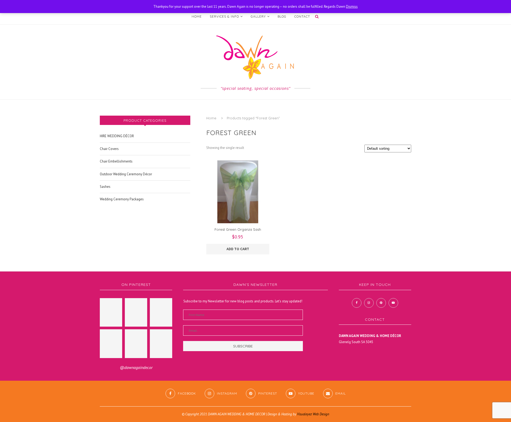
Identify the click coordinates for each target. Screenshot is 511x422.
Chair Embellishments (116, 161)
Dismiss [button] (352, 6)
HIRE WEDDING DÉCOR (117, 136)
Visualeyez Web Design (313, 414)
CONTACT (302, 16)
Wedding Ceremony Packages (122, 199)
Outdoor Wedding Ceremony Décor (126, 174)
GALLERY (258, 16)
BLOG (282, 16)
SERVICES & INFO (224, 16)
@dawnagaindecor (136, 367)
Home (211, 118)
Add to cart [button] (237, 249)
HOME (197, 16)
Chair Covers (109, 149)
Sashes (105, 186)
